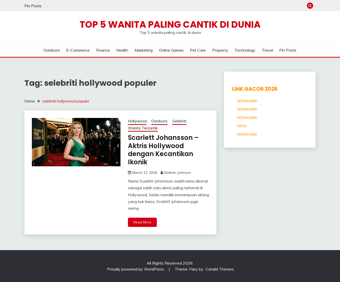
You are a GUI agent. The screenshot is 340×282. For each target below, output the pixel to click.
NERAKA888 (247, 101)
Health (122, 50)
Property (220, 50)
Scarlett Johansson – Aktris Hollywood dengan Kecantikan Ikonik (163, 150)
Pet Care (198, 50)
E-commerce (78, 50)
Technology (244, 50)
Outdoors (52, 50)
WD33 (242, 126)
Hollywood (137, 121)
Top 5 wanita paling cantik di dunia (170, 24)
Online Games (171, 50)
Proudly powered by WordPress (136, 269)
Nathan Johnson (177, 172)
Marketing (144, 50)
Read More (142, 222)
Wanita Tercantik (143, 128)
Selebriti (179, 121)
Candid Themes (220, 269)
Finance (103, 50)
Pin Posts (33, 5)
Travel (267, 50)
